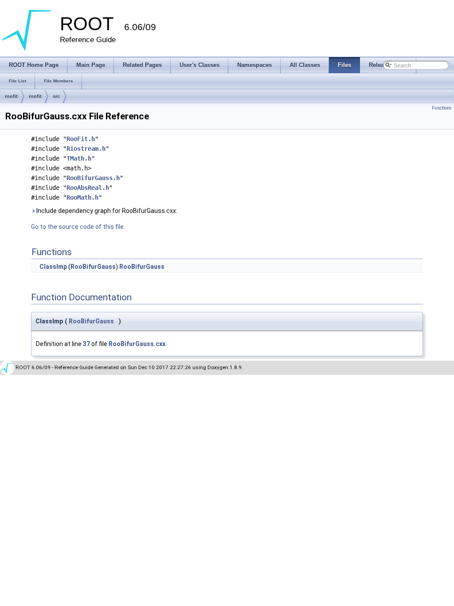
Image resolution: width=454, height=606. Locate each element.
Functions (442, 108)
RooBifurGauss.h (93, 177)
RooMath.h (82, 197)
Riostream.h (86, 148)
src (56, 96)
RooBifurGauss (93, 266)
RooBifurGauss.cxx (137, 343)
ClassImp (53, 266)
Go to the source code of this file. (78, 226)
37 (86, 343)
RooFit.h (81, 138)
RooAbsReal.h (88, 187)
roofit (11, 96)
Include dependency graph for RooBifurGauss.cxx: (106, 210)
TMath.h (79, 158)
